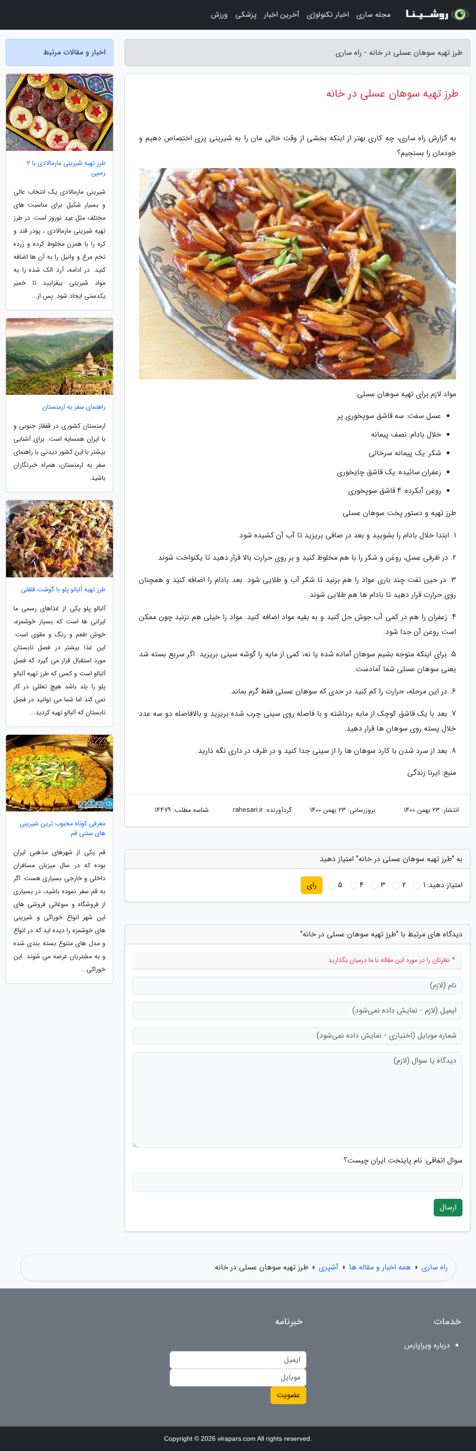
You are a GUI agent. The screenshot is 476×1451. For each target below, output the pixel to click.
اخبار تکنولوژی (328, 14)
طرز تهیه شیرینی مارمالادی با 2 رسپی (66, 168)
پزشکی (246, 14)
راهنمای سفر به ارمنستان (74, 407)
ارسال (448, 1207)
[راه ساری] (436, 15)
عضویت (288, 1395)
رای (312, 885)
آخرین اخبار (281, 14)
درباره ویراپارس (427, 1345)
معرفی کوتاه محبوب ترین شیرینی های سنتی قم (63, 828)
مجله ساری (373, 14)
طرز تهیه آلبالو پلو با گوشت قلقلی (63, 590)
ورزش (219, 14)
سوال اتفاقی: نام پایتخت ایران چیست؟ (403, 1160)
